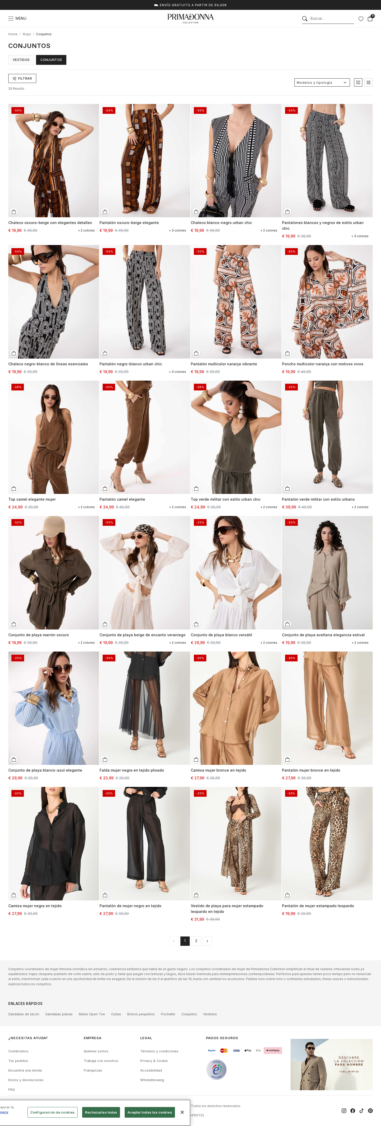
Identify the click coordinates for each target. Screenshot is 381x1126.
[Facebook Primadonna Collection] (352, 1110)
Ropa (27, 34)
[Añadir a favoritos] (93, 107)
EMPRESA (93, 1038)
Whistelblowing (152, 1080)
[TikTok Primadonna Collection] (361, 1110)
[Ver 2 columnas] (358, 82)
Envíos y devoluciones (26, 1080)
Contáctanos (18, 1051)
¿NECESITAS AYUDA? (28, 1038)
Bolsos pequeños (141, 1014)
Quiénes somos (96, 1051)
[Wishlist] (360, 19)
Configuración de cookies (52, 1112)
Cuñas (116, 1014)
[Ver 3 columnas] (368, 82)
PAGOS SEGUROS (222, 1038)
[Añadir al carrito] (13, 211)
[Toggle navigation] (10, 18)
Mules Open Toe (92, 1014)
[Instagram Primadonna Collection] (344, 1110)
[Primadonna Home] (190, 18)
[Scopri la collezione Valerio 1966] (332, 1064)
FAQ (11, 1090)
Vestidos (21, 60)
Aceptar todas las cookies (150, 1112)
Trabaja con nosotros (101, 1061)
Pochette (168, 1014)
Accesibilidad (151, 1070)
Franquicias (93, 1070)
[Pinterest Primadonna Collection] (370, 1110)
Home (13, 34)
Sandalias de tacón (23, 1014)
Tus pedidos (18, 1061)
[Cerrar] (182, 1112)
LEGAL (146, 1038)
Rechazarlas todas (101, 1112)
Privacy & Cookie (154, 1061)
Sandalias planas (59, 1014)
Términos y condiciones (159, 1051)
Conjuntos (44, 34)
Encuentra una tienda (25, 1070)
